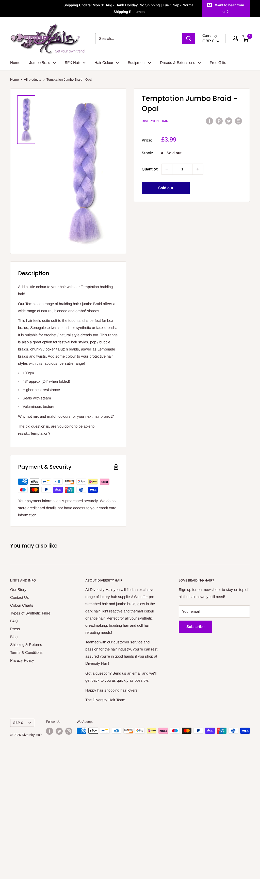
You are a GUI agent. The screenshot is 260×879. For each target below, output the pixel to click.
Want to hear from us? (229, 8)
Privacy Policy (22, 660)
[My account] (235, 38)
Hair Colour (103, 62)
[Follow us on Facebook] (49, 731)
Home (15, 62)
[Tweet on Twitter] (228, 121)
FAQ (14, 621)
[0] (245, 39)
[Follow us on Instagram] (68, 731)
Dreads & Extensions (177, 62)
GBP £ (18, 723)
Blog (14, 637)
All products (32, 79)
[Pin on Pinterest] (219, 121)
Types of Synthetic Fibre (30, 613)
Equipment (136, 62)
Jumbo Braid (39, 62)
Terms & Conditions (26, 652)
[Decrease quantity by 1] (166, 169)
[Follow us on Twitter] (59, 731)
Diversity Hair (155, 121)
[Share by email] (238, 121)
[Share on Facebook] (209, 121)
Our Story (18, 589)
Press (15, 629)
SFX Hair (72, 62)
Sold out (165, 188)
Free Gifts (218, 62)
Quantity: (150, 169)
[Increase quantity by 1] (197, 169)
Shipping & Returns (26, 644)
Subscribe (195, 626)
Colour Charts (21, 605)
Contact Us (19, 597)
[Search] (188, 38)
